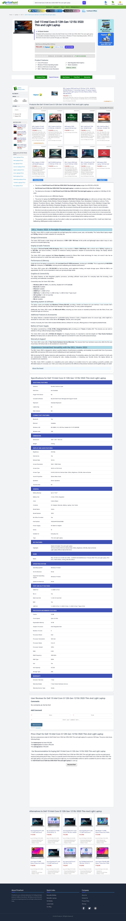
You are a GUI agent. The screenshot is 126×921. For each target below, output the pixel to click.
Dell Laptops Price (18, 160)
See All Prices (59, 47)
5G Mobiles (50, 901)
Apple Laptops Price (18, 170)
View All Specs (71, 67)
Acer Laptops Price (18, 173)
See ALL (102, 180)
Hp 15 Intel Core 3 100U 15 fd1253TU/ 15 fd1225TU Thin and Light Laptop (53, 831)
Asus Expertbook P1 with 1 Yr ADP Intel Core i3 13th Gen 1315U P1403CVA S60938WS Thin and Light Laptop (37, 831)
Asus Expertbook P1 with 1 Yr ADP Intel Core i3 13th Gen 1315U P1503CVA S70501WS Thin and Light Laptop (86, 831)
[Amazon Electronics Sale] (106, 25)
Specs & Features (53, 77)
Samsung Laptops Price (19, 179)
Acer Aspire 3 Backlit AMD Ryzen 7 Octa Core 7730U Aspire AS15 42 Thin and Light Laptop (102, 862)
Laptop (21, 88)
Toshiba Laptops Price (19, 182)
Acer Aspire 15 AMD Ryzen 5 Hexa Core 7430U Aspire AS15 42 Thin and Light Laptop (37, 862)
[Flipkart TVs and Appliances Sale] (106, 39)
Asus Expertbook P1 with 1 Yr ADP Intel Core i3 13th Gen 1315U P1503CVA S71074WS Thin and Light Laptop (53, 862)
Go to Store (69, 47)
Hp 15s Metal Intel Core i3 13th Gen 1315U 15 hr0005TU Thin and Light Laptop (86, 862)
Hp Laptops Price (17, 163)
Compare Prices (41, 77)
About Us (84, 895)
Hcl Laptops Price (18, 185)
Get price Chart (71, 764)
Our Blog (49, 906)
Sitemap (84, 904)
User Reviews (66, 77)
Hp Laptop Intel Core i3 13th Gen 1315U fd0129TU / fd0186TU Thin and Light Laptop (69, 862)
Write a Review (80, 56)
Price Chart (77, 77)
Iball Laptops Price (18, 176)
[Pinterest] (95, 908)
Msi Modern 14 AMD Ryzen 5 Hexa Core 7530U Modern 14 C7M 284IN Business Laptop (102, 831)
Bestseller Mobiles (51, 895)
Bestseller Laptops (52, 898)
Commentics (38, 727)
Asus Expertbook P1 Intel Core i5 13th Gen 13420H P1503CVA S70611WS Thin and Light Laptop (69, 831)
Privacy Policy (85, 901)
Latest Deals (50, 904)
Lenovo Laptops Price (19, 166)
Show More (38, 180)
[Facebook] (83, 908)
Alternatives (87, 77)
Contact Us (85, 898)
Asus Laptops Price (18, 157)
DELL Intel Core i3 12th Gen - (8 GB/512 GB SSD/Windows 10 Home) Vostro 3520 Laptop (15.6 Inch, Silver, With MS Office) (88, 127)
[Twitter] (89, 908)
